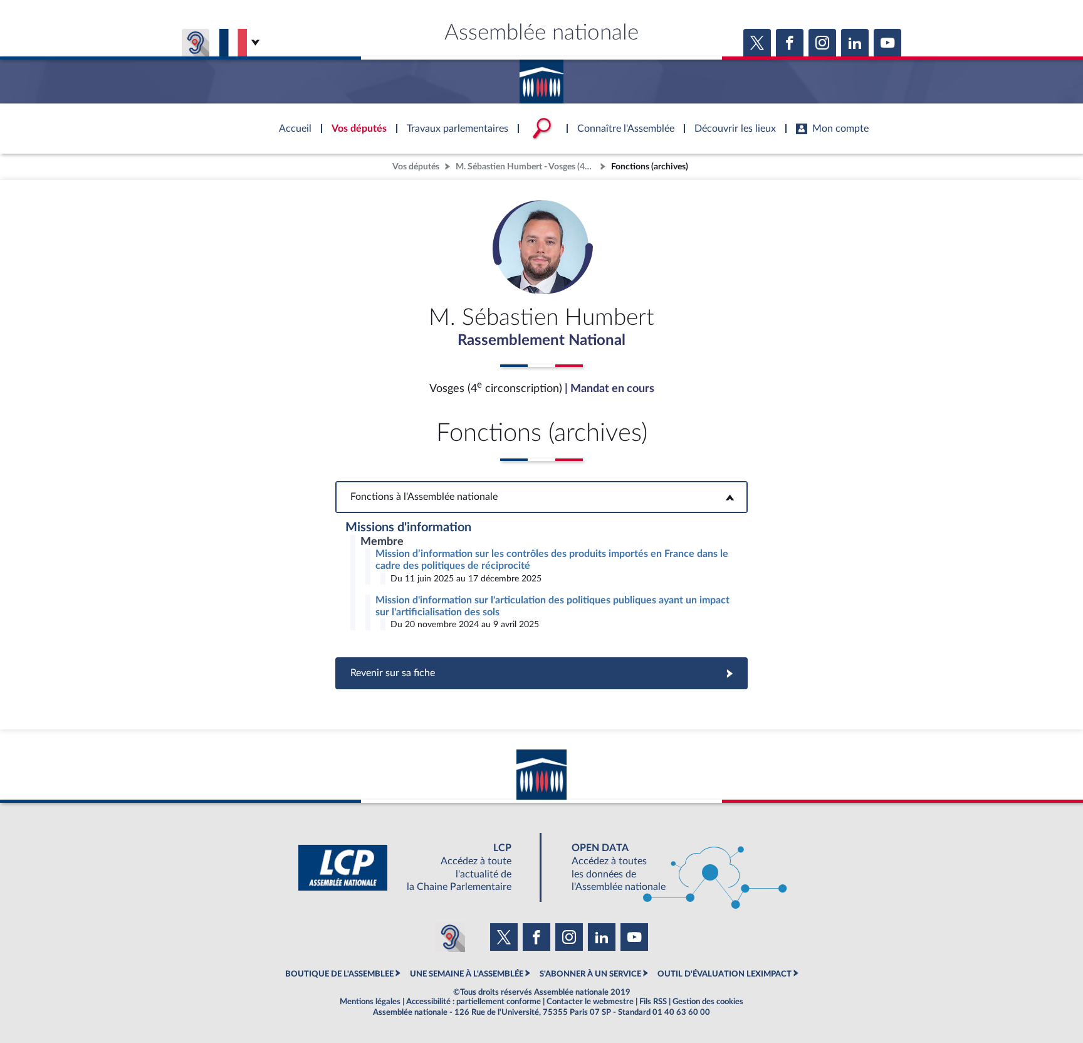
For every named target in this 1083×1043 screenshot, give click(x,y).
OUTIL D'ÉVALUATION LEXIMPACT (724, 974)
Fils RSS (653, 1001)
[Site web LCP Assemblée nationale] (414, 867)
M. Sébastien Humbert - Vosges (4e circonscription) (526, 166)
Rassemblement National (541, 340)
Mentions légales (370, 1001)
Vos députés (415, 166)
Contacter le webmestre (590, 1001)
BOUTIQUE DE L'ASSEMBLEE (339, 974)
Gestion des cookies (707, 1001)
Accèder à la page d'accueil (541, 77)
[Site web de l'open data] (668, 867)
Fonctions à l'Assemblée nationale (541, 497)
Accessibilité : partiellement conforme (473, 1001)
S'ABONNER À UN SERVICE (590, 974)
